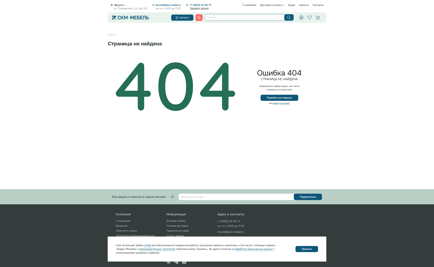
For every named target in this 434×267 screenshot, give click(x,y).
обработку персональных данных (254, 249)
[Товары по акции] (199, 17)
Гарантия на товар (177, 230)
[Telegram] (176, 262)
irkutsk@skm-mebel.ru (168, 5)
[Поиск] (289, 17)
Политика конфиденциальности (135, 235)
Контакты (318, 5)
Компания (123, 214)
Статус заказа (175, 235)
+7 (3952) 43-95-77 (200, 5)
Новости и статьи (126, 230)
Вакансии (121, 226)
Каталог (184, 17)
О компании (249, 5)
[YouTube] (184, 262)
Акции (291, 5)
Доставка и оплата (271, 5)
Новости (304, 5)
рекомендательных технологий (157, 249)
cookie (147, 245)
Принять (307, 249)
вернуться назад (281, 103)
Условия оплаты (176, 221)
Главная (112, 34)
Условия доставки (177, 226)
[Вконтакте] (168, 262)
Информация (176, 214)
